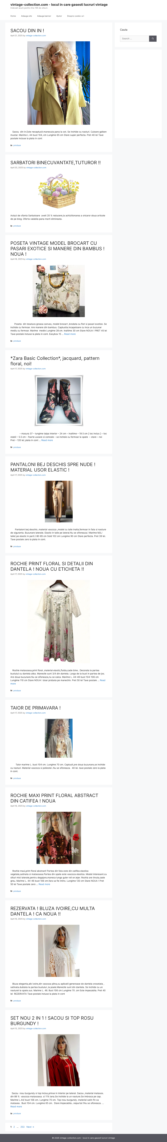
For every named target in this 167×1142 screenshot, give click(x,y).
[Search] (153, 39)
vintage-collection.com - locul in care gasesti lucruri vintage (59, 5)
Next (30, 1127)
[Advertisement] (138, 94)
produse (17, 145)
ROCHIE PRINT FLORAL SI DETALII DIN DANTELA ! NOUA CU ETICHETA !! (51, 566)
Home (13, 16)
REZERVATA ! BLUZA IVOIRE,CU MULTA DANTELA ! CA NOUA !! (52, 911)
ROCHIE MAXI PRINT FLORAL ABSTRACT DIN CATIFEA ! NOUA (54, 798)
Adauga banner (44, 16)
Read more (70, 334)
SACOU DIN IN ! (27, 30)
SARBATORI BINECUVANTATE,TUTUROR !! (55, 162)
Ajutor (59, 16)
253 (22, 1127)
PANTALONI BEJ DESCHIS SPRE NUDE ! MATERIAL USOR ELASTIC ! (52, 467)
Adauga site (26, 16)
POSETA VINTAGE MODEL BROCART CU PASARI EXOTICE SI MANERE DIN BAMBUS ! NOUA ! (57, 248)
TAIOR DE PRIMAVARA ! (35, 708)
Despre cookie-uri (75, 16)
